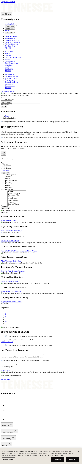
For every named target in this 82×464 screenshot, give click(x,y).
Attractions (8, 65)
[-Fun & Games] (17, 199)
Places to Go (10, 26)
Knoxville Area (10, 38)
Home (7, 116)
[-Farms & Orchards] (17, 193)
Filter (3, 152)
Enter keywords (6, 104)
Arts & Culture (10, 61)
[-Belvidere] (12, 182)
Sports (7, 67)
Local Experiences (11, 63)
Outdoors (8, 55)
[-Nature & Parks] (17, 200)
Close (3, 154)
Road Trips (9, 69)
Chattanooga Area (11, 36)
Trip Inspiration (10, 24)
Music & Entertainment (13, 57)
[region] (41, 456)
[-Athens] (12, 178)
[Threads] (7, 419)
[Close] (78, 451)
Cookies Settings (8, 459)
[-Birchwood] (12, 184)
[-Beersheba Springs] (12, 180)
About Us (5, 445)
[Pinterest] (7, 410)
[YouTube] (7, 415)
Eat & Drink (9, 51)
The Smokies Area (11, 44)
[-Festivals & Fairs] (17, 195)
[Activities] (17, 191)
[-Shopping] (17, 202)
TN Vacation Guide (11, 76)
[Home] (27, 11)
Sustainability (9, 84)
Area (2, 189)
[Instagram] (7, 405)
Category (4, 206)
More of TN (5, 426)
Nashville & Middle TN (13, 42)
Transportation (10, 80)
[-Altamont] (12, 177)
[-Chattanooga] (12, 189)
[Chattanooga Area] (12, 175)
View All (8, 48)
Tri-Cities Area (10, 46)
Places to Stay (10, 86)
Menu (9, 15)
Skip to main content (8, 2)
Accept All (57, 459)
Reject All (72, 459)
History (7, 59)
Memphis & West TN (12, 40)
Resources (9, 33)
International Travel (11, 82)
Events (7, 30)
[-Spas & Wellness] (17, 204)
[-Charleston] (12, 187)
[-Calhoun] (12, 186)
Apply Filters (6, 173)
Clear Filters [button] (5, 171)
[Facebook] (7, 401)
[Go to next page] (6, 323)
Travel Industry (6, 439)
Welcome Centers (11, 78)
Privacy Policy (58, 455)
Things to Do (10, 28)
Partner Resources (8, 432)
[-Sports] (17, 206)
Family (7, 53)
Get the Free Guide (7, 91)
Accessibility (9, 74)
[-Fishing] (17, 197)
